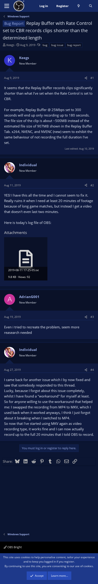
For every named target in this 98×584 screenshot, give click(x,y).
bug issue (57, 45)
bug (45, 45)
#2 (92, 185)
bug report (74, 45)
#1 (92, 78)
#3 (92, 317)
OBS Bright (14, 547)
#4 (92, 370)
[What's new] (79, 6)
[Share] (86, 78)
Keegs (10, 45)
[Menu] (6, 6)
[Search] (91, 6)
